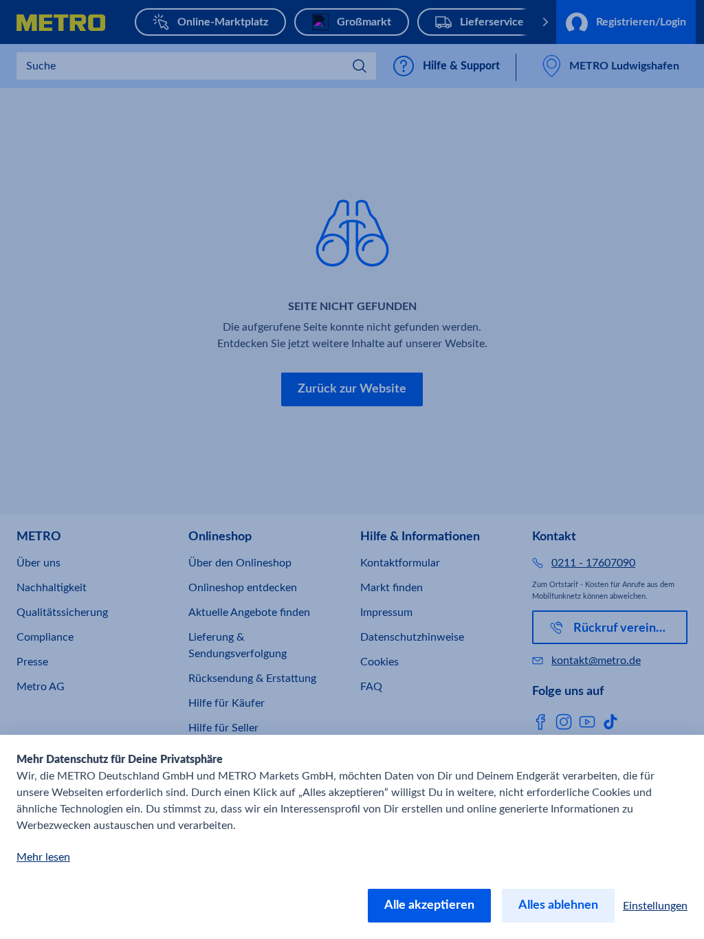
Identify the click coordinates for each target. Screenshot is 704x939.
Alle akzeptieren (429, 905)
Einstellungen (655, 906)
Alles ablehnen (558, 905)
